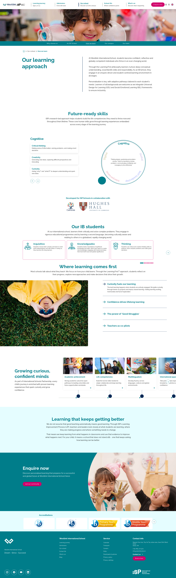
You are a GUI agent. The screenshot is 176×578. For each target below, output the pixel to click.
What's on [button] (131, 3)
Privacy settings (108, 560)
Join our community (32, 484)
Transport (106, 545)
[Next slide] (168, 253)
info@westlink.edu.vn (139, 551)
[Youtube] (21, 572)
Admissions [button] (61, 3)
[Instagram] (7, 572)
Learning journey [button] (39, 3)
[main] (88, 293)
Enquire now (157, 4)
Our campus (109, 43)
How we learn (91, 43)
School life (62, 551)
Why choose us (52, 43)
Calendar (106, 542)
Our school (31, 51)
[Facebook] (14, 572)
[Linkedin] (28, 572)
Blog (60, 557)
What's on (62, 554)
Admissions (62, 545)
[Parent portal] (169, 4)
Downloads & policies (110, 554)
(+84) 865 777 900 (138, 548)
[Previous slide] (8, 253)
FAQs (105, 551)
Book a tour (139, 558)
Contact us (137, 554)
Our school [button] (84, 3)
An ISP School (72, 43)
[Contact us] (166, 4)
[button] (172, 4)
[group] (71, 206)
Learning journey (64, 542)
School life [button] (108, 3)
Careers (105, 548)
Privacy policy (107, 557)
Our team (126, 43)
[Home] (14, 4)
